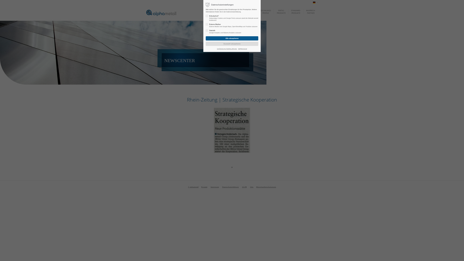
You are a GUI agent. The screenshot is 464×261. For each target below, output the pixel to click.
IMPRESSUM (242, 49)
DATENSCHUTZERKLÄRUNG (227, 49)
